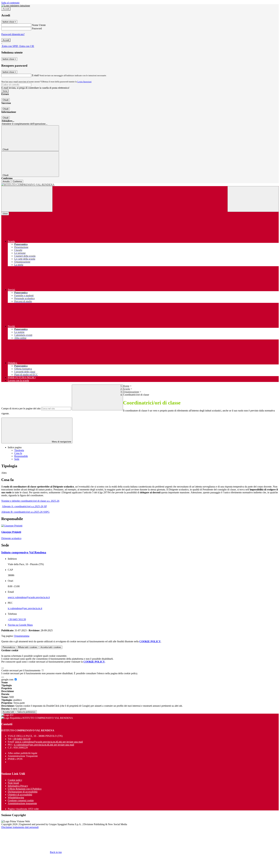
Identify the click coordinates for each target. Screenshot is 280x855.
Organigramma (21, 636)
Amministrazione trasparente (22, 803)
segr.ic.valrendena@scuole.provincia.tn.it (29, 597)
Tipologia (19, 450)
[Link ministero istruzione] (15, 5)
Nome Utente (39, 25)
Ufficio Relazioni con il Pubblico (24, 788)
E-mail (35, 75)
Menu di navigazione (61, 441)
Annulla (6, 181)
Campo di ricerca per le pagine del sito (21, 408)
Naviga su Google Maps (20, 624)
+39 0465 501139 (17, 619)
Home (126, 386)
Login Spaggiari (84, 81)
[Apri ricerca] (253, 199)
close (5, 213)
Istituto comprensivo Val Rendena (23, 552)
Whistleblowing (16, 797)
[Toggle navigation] (26, 199)
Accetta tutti (51, 647)
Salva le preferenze (26, 712)
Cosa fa (18, 453)
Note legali (13, 783)
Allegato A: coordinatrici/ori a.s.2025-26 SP (24, 506)
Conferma (17, 181)
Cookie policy (15, 780)
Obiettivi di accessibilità (20, 794)
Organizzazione (131, 391)
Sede (16, 459)
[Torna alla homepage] (140, 184)
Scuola (126, 388)
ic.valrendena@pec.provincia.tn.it (25, 608)
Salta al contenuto (10, 2)
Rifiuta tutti (27, 647)
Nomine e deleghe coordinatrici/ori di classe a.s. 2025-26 (30, 500)
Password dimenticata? (13, 34)
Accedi (6, 9)
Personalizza (9, 647)
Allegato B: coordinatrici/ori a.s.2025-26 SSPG (25, 512)
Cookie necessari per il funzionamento (21, 670)
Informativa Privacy (18, 785)
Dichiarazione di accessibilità (22, 791)
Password (37, 28)
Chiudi (5, 100)
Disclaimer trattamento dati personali (20, 827)
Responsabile (21, 456)
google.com (7, 679)
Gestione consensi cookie (21, 800)
